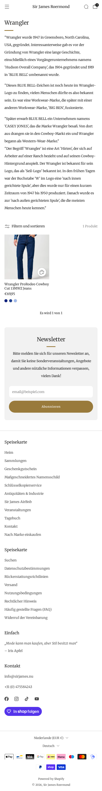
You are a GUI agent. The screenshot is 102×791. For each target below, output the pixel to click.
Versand (10, 585)
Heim (8, 452)
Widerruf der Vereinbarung (26, 618)
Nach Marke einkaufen (22, 535)
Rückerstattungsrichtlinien (26, 577)
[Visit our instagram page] (17, 699)
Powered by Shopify (51, 779)
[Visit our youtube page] (37, 699)
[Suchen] (86, 6)
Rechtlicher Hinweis (20, 601)
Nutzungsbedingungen (23, 593)
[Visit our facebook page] (6, 699)
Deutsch (48, 746)
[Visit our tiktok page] (27, 699)
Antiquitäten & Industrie (24, 494)
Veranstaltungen (17, 510)
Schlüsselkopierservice (23, 485)
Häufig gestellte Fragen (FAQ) (28, 609)
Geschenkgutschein (20, 469)
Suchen (10, 560)
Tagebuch (12, 518)
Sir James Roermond (51, 6)
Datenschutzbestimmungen (27, 568)
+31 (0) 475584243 (18, 687)
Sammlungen (15, 461)
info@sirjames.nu (18, 676)
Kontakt (11, 526)
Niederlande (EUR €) (48, 738)
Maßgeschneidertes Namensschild (32, 477)
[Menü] (6, 6)
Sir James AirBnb (18, 502)
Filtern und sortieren (28, 226)
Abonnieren (51, 406)
